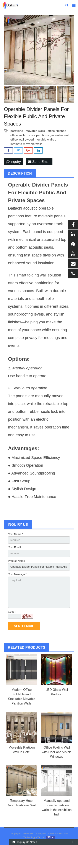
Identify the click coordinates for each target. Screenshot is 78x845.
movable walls (35, 130)
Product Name (16, 560)
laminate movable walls (26, 144)
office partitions (38, 135)
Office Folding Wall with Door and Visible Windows (57, 752)
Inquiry (15, 162)
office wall (17, 139)
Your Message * (17, 574)
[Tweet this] (18, 150)
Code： (12, 611)
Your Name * (15, 534)
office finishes (56, 130)
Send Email (40, 162)
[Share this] (8, 150)
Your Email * (15, 547)
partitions (16, 130)
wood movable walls (40, 139)
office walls (17, 135)
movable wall (60, 135)
